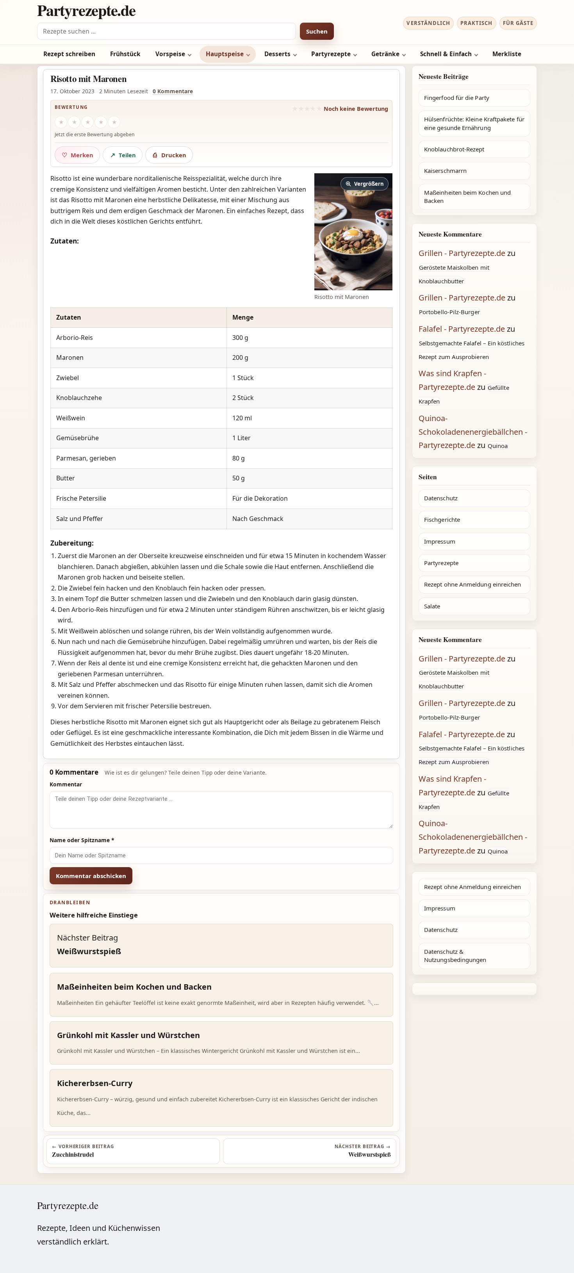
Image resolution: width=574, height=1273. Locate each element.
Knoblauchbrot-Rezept (454, 149)
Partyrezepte (331, 54)
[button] (353, 231)
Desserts (277, 54)
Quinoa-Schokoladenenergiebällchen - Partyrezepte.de (473, 432)
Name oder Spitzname (82, 840)
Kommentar (66, 784)
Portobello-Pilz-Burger (449, 312)
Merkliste (506, 54)
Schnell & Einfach (446, 54)
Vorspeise (170, 54)
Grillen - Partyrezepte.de (462, 253)
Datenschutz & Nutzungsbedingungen (455, 956)
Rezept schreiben (69, 54)
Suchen (317, 31)
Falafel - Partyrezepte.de (462, 329)
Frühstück (125, 54)
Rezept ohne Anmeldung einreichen (472, 584)
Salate (432, 606)
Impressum (439, 541)
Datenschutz (441, 498)
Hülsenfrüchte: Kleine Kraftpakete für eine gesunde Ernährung (474, 123)
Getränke (385, 54)
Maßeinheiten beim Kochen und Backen (467, 196)
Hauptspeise (225, 54)
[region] (221, 418)
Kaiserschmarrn (445, 170)
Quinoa (498, 446)
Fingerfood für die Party (456, 97)
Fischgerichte (442, 519)
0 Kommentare (173, 91)
